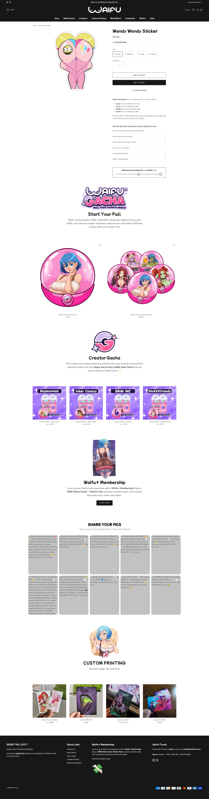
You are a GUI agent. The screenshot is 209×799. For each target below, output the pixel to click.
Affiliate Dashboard (74, 763)
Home (34, 25)
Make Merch (115, 18)
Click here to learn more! (101, 759)
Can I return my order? (121, 148)
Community (130, 18)
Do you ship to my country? (123, 136)
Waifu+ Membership (120, 159)
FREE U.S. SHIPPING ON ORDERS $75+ (104, 2)
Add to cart (139, 75)
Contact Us (71, 749)
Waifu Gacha (69, 18)
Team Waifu (71, 756)
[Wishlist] (193, 10)
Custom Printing (99, 18)
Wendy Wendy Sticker (44, 25)
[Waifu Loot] (104, 10)
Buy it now (139, 82)
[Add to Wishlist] (100, 245)
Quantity (116, 60)
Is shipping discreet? (120, 153)
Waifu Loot (14, 788)
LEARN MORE (104, 503)
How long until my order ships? (124, 142)
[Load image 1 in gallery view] (75, 61)
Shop (57, 18)
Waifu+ (142, 18)
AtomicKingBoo (120, 42)
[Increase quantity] (123, 65)
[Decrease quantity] (114, 65)
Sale (152, 18)
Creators (83, 18)
